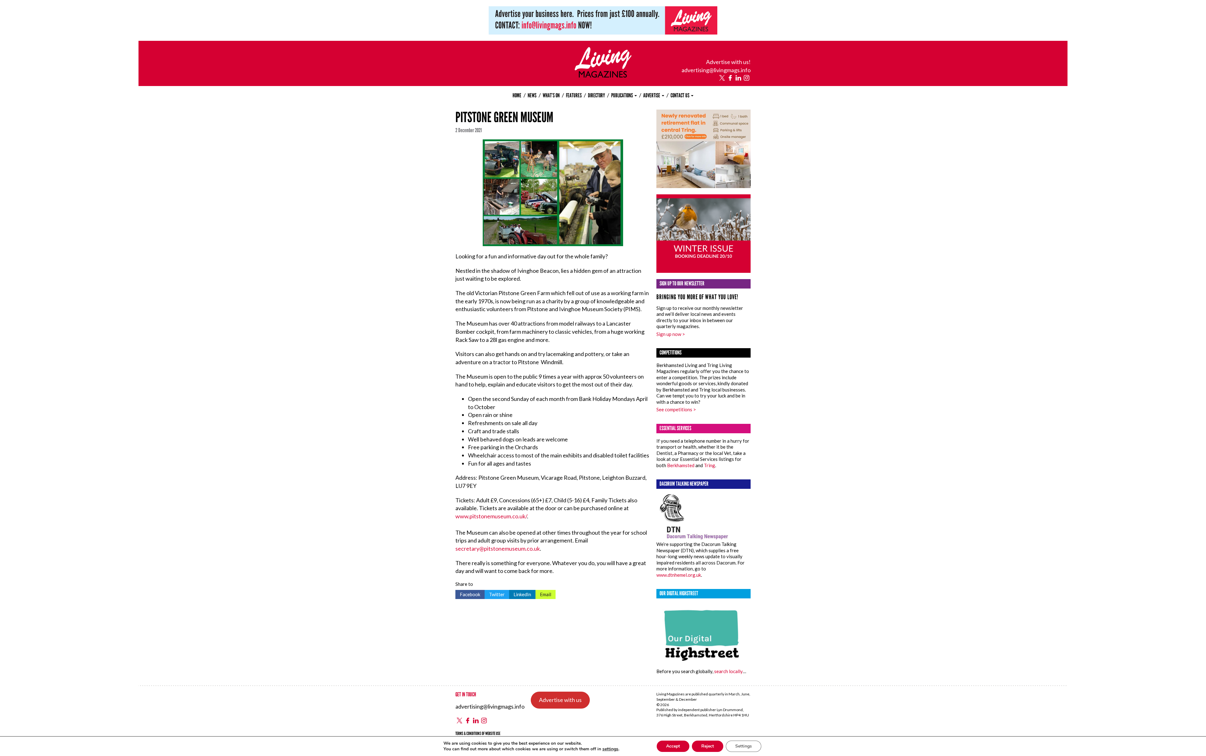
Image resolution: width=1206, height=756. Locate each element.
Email (543, 593)
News (532, 95)
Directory (596, 95)
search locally (728, 671)
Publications (622, 95)
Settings (743, 746)
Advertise (652, 95)
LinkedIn (520, 593)
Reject (707, 746)
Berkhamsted (680, 465)
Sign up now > (670, 334)
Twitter (495, 593)
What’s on (551, 95)
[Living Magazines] (603, 75)
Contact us (680, 95)
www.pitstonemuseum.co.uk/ (491, 516)
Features (574, 95)
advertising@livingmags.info (716, 70)
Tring (709, 465)
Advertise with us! (728, 61)
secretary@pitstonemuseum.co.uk (497, 548)
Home (517, 95)
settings (610, 749)
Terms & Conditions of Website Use (477, 733)
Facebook (467, 593)
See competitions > (676, 409)
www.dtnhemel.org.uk (678, 575)
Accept (673, 746)
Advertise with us (560, 699)
